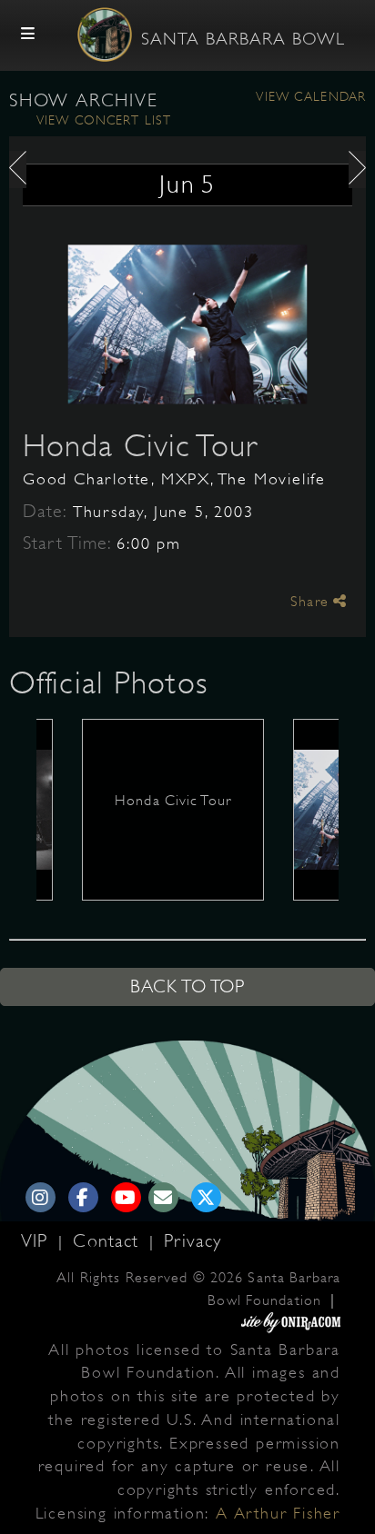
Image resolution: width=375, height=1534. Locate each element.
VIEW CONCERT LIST (103, 120)
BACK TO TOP (187, 986)
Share (311, 601)
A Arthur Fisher (278, 1513)
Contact (109, 1240)
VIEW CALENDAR (311, 96)
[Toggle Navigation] (28, 34)
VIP (37, 1240)
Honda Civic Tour (140, 445)
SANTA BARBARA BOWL (243, 39)
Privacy (192, 1240)
